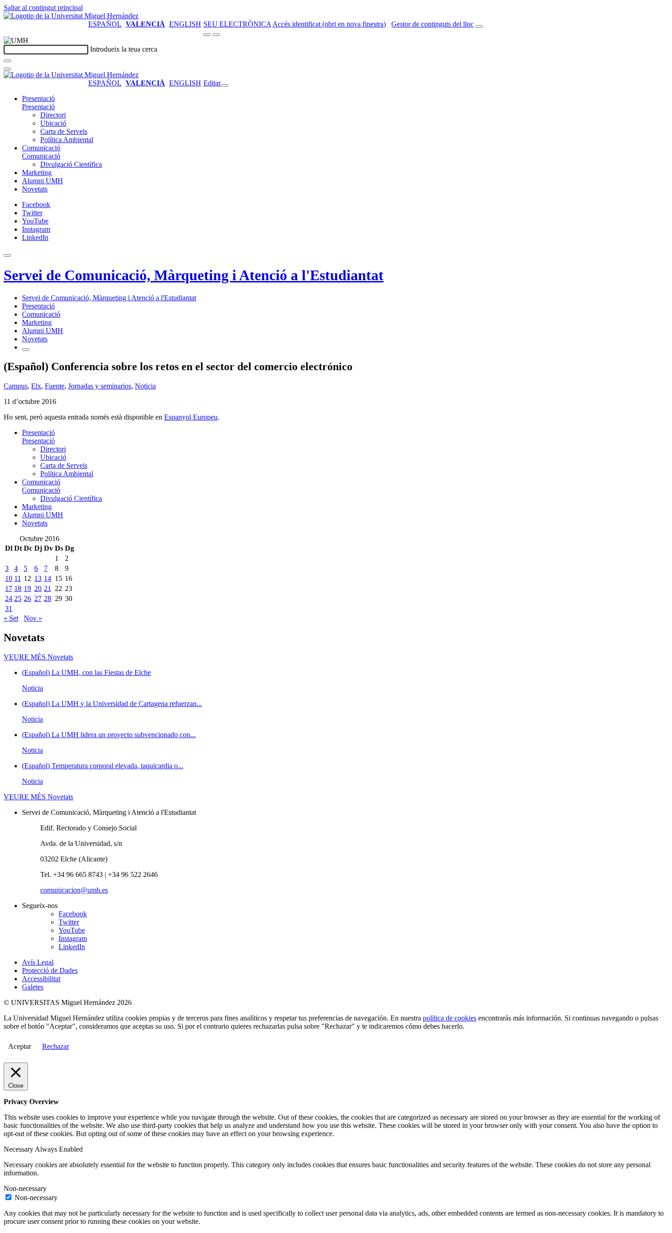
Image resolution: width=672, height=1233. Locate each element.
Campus (15, 386)
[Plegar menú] (224, 85)
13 (38, 578)
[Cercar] (7, 60)
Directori (53, 115)
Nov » (33, 618)
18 (17, 588)
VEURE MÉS (38, 657)
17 (8, 588)
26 (27, 598)
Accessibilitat (41, 979)
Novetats (35, 189)
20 (38, 588)
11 (17, 578)
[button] (38, 107)
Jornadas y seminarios (99, 386)
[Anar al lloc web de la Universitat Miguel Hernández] (71, 16)
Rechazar (55, 1046)
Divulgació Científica (71, 164)
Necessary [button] (19, 1149)
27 (38, 598)
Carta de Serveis (63, 131)
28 (47, 598)
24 (8, 598)
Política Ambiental (66, 139)
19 (27, 588)
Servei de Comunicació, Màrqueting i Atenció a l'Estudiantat (194, 275)
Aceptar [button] (19, 1046)
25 (17, 598)
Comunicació (41, 148)
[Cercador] (479, 26)
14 (47, 578)
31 (8, 608)
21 (47, 588)
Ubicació (53, 123)
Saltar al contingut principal (43, 7)
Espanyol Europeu (191, 417)
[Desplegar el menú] (216, 34)
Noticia (145, 386)
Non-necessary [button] (25, 1188)
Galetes (32, 987)
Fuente (54, 386)
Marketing (37, 172)
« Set (11, 618)
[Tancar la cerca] (7, 69)
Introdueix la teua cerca (123, 49)
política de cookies (449, 1018)
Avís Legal (37, 962)
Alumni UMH (42, 181)
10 (8, 578)
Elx (36, 386)
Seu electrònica (237, 24)
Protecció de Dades (50, 970)
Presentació (38, 98)
